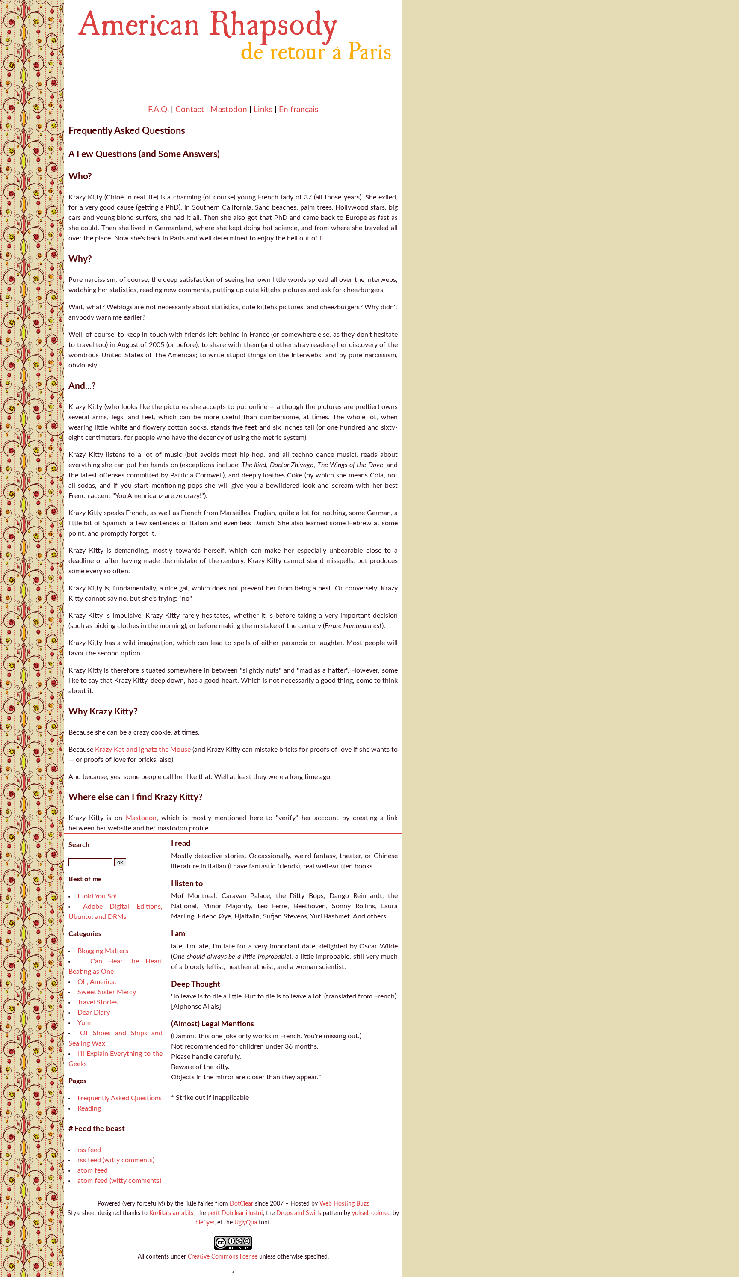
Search (78, 844)
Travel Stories (97, 1002)
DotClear (241, 1203)
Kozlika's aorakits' (171, 1213)
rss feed (89, 1150)
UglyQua (245, 1222)
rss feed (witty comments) (115, 1160)
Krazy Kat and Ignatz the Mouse (143, 749)
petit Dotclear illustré (235, 1213)
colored (381, 1213)
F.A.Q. (158, 110)
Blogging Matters (102, 951)
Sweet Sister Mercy (106, 992)
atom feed (92, 1170)
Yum (84, 1022)
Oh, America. (96, 981)
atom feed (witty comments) (119, 1180)
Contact (189, 110)
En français (298, 110)
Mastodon (228, 110)
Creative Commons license (222, 1256)
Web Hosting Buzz (344, 1203)
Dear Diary (93, 1012)
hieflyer (204, 1222)
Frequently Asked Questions (119, 1098)
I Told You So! (97, 896)
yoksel (360, 1213)
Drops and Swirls (298, 1213)
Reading (89, 1108)
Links (263, 110)
